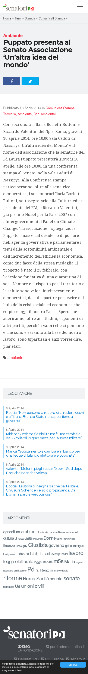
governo (56, 545)
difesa (19, 538)
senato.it (77, 659)
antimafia (44, 532)
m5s (59, 561)
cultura (8, 538)
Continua (73, 664)
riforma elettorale (59, 570)
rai (37, 570)
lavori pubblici (59, 554)
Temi (18, 18)
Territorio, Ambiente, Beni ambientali (29, 113)
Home (7, 18)
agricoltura (11, 531)
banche (53, 532)
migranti (79, 562)
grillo (68, 545)
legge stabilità (43, 561)
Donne (50, 538)
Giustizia (38, 544)
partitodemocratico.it (67, 646)
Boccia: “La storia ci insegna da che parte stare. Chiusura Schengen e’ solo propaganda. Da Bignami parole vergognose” (42, 490)
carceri (74, 532)
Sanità (42, 578)
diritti (28, 538)
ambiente (15, 357)
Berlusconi (63, 532)
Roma (29, 578)
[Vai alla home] (18, 6)
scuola (56, 578)
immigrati (78, 545)
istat (33, 553)
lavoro (76, 552)
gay (24, 545)
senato (71, 578)
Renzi (45, 570)
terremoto (8, 587)
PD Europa (54, 659)
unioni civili (32, 585)
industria (23, 553)
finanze (9, 545)
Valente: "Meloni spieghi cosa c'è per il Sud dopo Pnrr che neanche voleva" (44, 471)
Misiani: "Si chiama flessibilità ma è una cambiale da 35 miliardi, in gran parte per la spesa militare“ (44, 436)
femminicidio (69, 538)
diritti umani (37, 538)
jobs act (44, 553)
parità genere (20, 570)
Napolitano (8, 570)
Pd (31, 569)
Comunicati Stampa (52, 18)
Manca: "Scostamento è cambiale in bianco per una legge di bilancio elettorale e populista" (43, 453)
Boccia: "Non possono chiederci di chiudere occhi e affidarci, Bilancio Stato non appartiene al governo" (45, 417)
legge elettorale (18, 561)
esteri (59, 538)
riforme (12, 577)
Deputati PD (28, 659)
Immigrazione (9, 554)
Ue (17, 586)
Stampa (30, 18)
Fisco (19, 546)
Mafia (69, 561)
